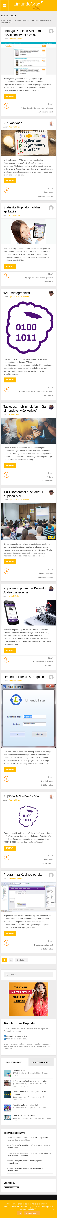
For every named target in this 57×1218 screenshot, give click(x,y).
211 (16, 1121)
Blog (50, 1118)
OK (20, 1213)
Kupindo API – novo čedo (21, 796)
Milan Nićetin (14, 414)
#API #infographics (16, 293)
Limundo (47, 1073)
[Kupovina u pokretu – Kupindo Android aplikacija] (28, 612)
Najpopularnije (14, 1062)
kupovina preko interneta (36, 278)
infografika (25, 392)
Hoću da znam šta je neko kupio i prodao (30, 1081)
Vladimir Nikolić (15, 127)
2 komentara (48, 282)
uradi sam (49, 573)
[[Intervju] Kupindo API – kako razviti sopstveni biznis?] (28, 58)
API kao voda (12, 123)
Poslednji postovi (41, 1062)
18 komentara (48, 949)
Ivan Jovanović (14, 215)
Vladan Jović (19, 1084)
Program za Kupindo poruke (23, 874)
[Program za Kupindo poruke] (28, 897)
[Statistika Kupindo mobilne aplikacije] (28, 231)
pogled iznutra (48, 781)
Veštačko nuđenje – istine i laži (25, 1105)
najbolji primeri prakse (37, 108)
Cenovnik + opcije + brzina (24, 1116)
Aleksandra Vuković (21, 1118)
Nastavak (11, 97)
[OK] (53, 1209)
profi (51, 945)
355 (28, 1086)
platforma (49, 108)
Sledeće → (21, 960)
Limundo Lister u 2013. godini (24, 677)
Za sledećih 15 (19, 1070)
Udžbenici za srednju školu (16, 1039)
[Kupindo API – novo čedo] (28, 816)
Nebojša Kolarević (16, 39)
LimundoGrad (18, 1086)
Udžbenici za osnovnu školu (17, 1036)
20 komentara (48, 666)
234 (14, 1110)
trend (51, 477)
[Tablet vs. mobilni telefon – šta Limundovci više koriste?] (28, 431)
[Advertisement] (28, 999)
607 (16, 1076)
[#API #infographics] (28, 327)
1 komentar (49, 481)
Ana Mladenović (20, 1097)
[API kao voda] (28, 143)
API (52, 104)
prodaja (46, 945)
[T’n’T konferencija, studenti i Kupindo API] (28, 521)
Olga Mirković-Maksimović (19, 297)
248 (28, 1100)
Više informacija (31, 1213)
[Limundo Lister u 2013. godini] (28, 716)
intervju (26, 108)
